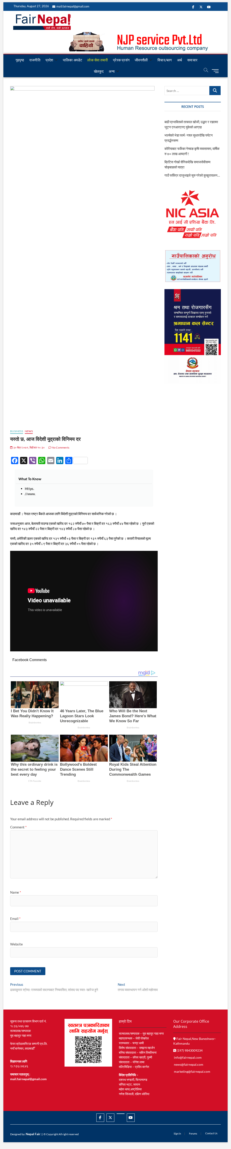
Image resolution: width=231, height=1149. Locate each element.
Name (15, 892)
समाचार (192, 60)
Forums (193, 1133)
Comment (18, 827)
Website (16, 944)
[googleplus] (121, 1113)
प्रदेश (49, 60)
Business (16, 431)
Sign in (177, 1133)
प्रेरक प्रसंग (121, 60)
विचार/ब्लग (164, 60)
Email (15, 918)
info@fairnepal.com (188, 1057)
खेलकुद (99, 71)
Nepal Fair (33, 1134)
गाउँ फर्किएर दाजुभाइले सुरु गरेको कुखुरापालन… (192, 175)
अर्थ (179, 60)
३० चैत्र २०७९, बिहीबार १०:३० (29, 447)
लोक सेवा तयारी (97, 60)
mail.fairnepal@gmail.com (72, 6)
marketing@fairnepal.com (192, 1071)
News (29, 431)
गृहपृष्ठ (20, 60)
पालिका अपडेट (72, 60)
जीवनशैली (141, 60)
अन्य (112, 71)
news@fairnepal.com (188, 1064)
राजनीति (34, 60)
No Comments (60, 447)
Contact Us (211, 1133)
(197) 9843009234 (189, 1050)
